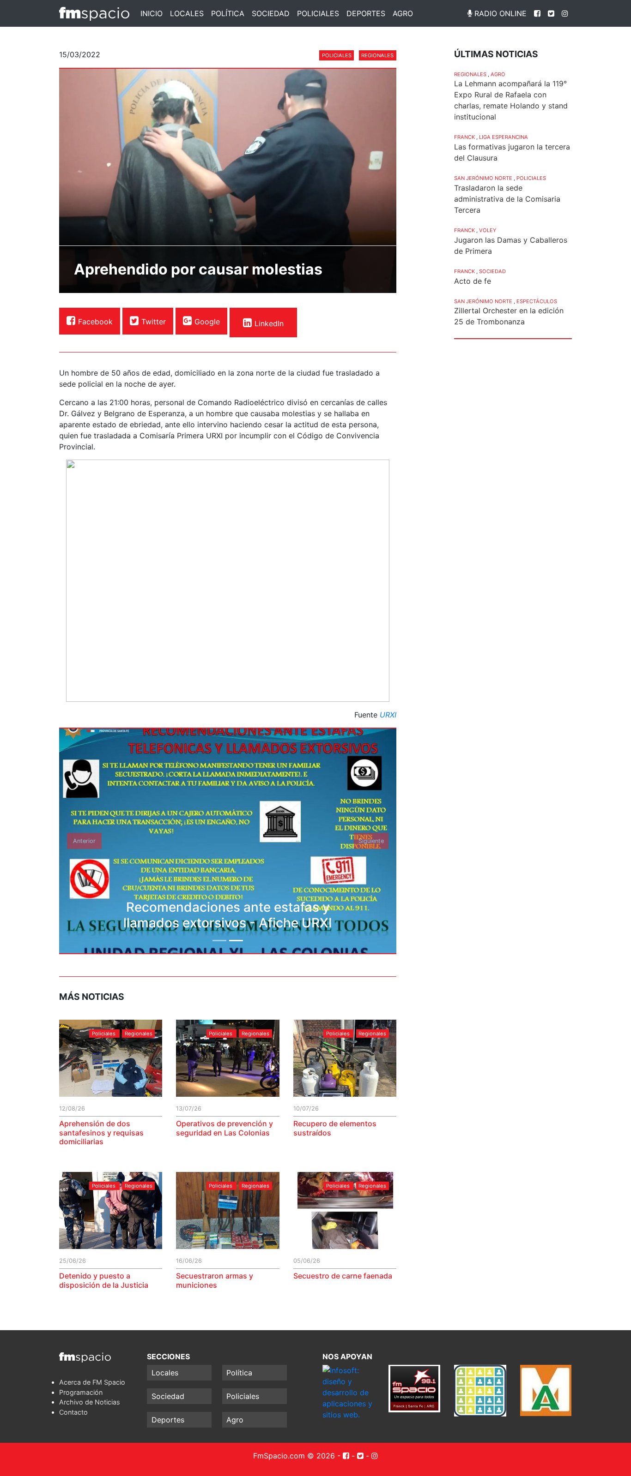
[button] (84, 841)
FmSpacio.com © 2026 (294, 1455)
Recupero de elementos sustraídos (334, 1128)
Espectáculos (536, 301)
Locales (187, 13)
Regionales (377, 55)
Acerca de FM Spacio (92, 1382)
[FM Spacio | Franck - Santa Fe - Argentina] (94, 13)
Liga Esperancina (503, 137)
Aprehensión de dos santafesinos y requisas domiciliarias (101, 1132)
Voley (487, 230)
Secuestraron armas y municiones (214, 1280)
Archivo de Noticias (89, 1402)
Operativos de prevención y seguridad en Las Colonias (224, 1128)
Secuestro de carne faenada (342, 1275)
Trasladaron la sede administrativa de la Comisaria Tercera (507, 199)
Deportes (365, 13)
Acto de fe (472, 281)
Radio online (499, 13)
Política (227, 13)
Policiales (318, 13)
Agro (403, 13)
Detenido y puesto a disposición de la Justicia (103, 1280)
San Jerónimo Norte (483, 178)
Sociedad (271, 13)
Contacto (73, 1412)
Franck (464, 137)
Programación (81, 1392)
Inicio (151, 13)
